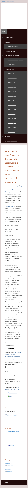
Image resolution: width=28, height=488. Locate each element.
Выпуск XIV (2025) (12, 73)
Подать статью (11, 64)
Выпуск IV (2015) (12, 118)
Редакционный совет (12, 46)
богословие (18, 352)
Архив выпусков (9, 69)
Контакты (7, 136)
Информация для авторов (12, 55)
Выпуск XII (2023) (12, 82)
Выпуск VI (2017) (12, 109)
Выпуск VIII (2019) (12, 100)
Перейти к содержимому (7, 1)
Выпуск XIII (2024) (12, 78)
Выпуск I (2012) (11, 132)
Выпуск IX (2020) (12, 96)
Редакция (7, 42)
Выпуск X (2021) (12, 91)
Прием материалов (13, 431)
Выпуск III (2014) (12, 123)
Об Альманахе (9, 37)
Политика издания (10, 51)
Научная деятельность (11, 141)
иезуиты (14, 359)
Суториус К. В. (9, 206)
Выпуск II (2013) (12, 127)
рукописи (7, 354)
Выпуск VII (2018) (12, 105)
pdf (18, 186)
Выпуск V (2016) (12, 114)
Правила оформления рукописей (15, 60)
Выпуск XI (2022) (12, 87)
